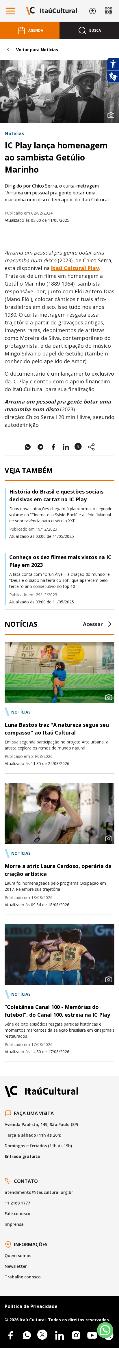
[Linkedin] (59, 1335)
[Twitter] (43, 1335)
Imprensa (14, 1224)
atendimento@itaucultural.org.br (39, 1192)
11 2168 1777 (17, 1203)
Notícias (14, 133)
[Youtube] (92, 1335)
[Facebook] (10, 1335)
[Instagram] (76, 1335)
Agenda (35, 30)
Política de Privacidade (31, 1306)
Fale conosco (17, 1213)
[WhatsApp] (27, 1335)
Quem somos (18, 1255)
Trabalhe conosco (23, 1277)
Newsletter (16, 1266)
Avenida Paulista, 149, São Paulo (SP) (41, 1124)
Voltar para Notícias (37, 49)
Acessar (93, 624)
